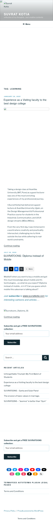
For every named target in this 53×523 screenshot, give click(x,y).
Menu (27, 24)
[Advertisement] (26, 60)
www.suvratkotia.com (34, 295)
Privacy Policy (9, 511)
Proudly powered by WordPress (30, 511)
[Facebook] (16, 269)
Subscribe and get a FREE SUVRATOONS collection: (23, 327)
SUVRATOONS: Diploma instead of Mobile (24, 257)
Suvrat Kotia (17, 14)
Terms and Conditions (14, 491)
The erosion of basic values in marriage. (22, 396)
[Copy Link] (21, 269)
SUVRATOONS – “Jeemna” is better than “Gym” (25, 401)
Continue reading (12, 246)
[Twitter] (11, 269)
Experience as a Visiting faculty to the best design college (25, 101)
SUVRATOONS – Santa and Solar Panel (21, 391)
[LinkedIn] (6, 269)
